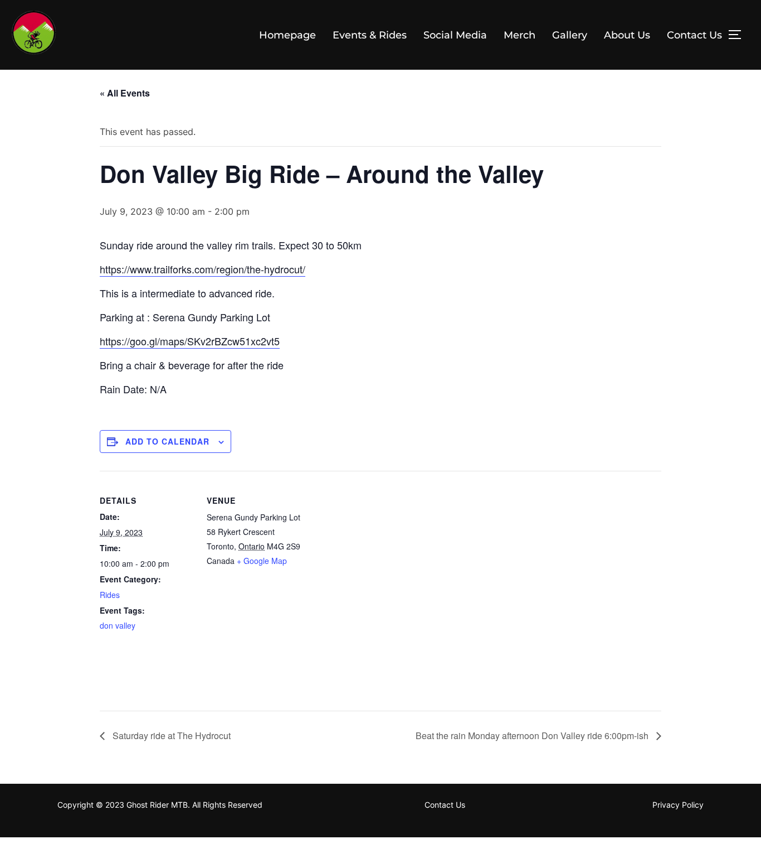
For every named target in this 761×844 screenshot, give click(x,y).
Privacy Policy (678, 804)
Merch (519, 35)
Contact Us (694, 35)
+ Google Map (262, 560)
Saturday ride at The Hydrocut (170, 735)
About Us (627, 35)
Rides (110, 594)
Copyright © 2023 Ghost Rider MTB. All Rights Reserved (159, 804)
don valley (117, 625)
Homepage (287, 35)
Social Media (455, 35)
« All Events (125, 92)
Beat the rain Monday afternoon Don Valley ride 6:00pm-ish (533, 735)
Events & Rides (370, 35)
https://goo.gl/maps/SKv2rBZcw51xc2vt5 (190, 341)
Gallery (569, 35)
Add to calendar (167, 441)
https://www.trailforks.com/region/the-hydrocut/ (202, 269)
